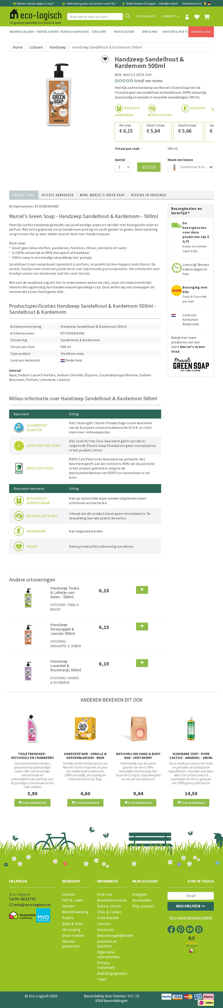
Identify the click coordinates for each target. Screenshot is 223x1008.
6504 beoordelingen (111, 1000)
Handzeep (57, 47)
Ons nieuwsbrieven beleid (190, 917)
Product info (23, 194)
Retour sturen (109, 906)
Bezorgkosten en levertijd (186, 210)
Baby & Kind (149, 32)
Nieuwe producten (71, 944)
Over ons (104, 894)
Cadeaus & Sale (201, 32)
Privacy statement (106, 965)
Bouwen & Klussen (22, 32)
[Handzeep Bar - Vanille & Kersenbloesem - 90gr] (85, 728)
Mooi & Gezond (124, 32)
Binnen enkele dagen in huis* (36, 3)
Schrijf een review (148, 80)
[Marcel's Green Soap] (190, 363)
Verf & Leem (72, 900)
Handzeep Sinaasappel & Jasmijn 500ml (62, 629)
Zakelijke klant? (168, 3)
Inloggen (139, 894)
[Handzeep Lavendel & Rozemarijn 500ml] (28, 671)
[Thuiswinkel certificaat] (22, 915)
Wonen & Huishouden (73, 32)
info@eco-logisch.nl (32, 904)
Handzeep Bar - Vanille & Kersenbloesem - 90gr (85, 755)
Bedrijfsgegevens (111, 973)
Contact (104, 923)
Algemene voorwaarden (108, 954)
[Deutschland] (209, 3)
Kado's (68, 917)
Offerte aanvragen (57, 194)
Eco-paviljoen (145, 16)
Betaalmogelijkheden (111, 935)
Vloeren (68, 906)
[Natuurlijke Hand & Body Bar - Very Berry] (138, 728)
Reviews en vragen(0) (149, 194)
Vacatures (105, 929)
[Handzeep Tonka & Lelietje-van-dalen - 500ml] (28, 597)
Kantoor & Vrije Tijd (175, 32)
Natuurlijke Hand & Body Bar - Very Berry (138, 755)
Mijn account (143, 906)
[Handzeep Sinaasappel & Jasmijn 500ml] (28, 634)
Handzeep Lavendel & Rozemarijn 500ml (65, 665)
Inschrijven (188, 905)
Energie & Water (48, 32)
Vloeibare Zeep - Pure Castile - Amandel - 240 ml (191, 755)
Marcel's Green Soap (137, 74)
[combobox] (191, 167)
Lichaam (36, 47)
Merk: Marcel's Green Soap (102, 194)
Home (18, 47)
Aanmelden (142, 900)
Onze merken (73, 935)
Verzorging (71, 929)
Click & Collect (109, 912)
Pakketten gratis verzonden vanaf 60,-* (92, 3)
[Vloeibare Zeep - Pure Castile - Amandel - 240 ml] (191, 728)
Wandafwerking (75, 912)
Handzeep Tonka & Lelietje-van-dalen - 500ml (64, 592)
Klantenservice (192, 3)
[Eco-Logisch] (34, 14)
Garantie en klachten (107, 944)
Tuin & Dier (98, 32)
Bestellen (149, 167)
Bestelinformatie (111, 900)
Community (169, 16)
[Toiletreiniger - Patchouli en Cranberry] (32, 728)
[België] (205, 3)
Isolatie (68, 894)
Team (102, 979)
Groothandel (107, 917)
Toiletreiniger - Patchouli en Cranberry (32, 755)
